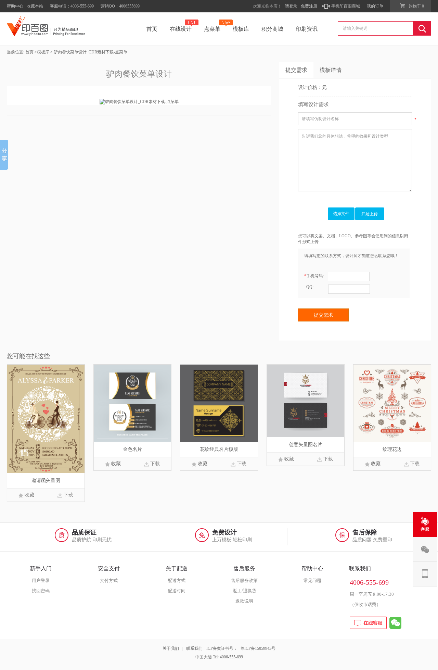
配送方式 (176, 580)
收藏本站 (35, 6)
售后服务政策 (244, 580)
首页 (151, 29)
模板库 (241, 29)
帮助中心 (15, 6)
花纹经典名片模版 (219, 449)
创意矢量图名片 (305, 444)
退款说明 (244, 601)
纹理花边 (392, 449)
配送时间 (176, 590)
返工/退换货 (244, 590)
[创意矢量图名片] (305, 400)
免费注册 (309, 6)
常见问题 (312, 580)
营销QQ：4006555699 (120, 6)
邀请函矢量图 (45, 480)
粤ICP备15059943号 (257, 648)
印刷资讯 (307, 29)
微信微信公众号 (425, 549)
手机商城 (425, 573)
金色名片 (132, 449)
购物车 (416, 6)
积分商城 (272, 29)
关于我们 (171, 648)
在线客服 (425, 524)
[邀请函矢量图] (46, 418)
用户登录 (41, 580)
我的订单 (375, 6)
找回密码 (41, 590)
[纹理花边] (392, 403)
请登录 (291, 6)
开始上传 (369, 214)
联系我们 (194, 648)
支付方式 (109, 580)
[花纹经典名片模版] (219, 403)
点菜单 (212, 29)
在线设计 (181, 29)
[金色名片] (132, 403)
